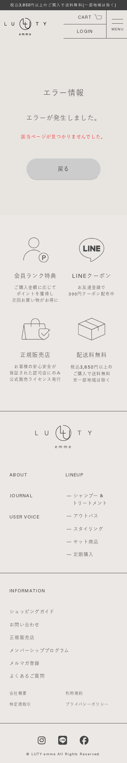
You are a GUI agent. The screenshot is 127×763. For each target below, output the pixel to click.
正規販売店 (22, 637)
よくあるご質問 (27, 676)
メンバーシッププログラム (39, 650)
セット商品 (86, 541)
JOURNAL (21, 495)
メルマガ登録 (25, 663)
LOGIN (85, 31)
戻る (63, 168)
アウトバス (86, 515)
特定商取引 (20, 704)
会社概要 (18, 693)
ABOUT (19, 474)
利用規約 (74, 693)
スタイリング (88, 529)
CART (85, 17)
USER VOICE (25, 517)
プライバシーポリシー (87, 704)
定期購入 (83, 554)
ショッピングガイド (32, 611)
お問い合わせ (25, 624)
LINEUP (75, 474)
